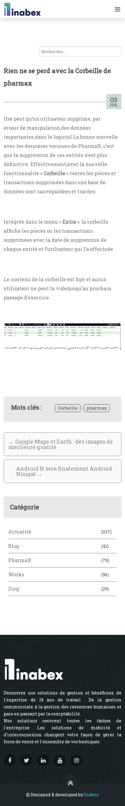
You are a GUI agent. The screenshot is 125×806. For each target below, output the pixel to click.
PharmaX (19, 560)
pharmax (96, 408)
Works (16, 574)
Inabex (91, 795)
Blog (13, 546)
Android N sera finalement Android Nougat (64, 471)
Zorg (13, 588)
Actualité (19, 531)
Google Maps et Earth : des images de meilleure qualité (60, 444)
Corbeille (68, 408)
